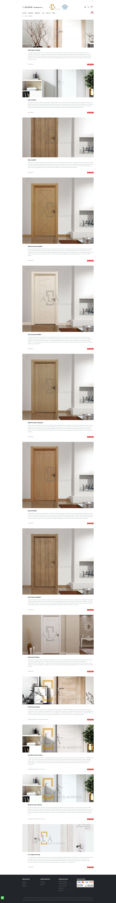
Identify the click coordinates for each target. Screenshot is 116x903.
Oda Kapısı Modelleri (34, 597)
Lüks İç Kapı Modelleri (34, 334)
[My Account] (85, 7)
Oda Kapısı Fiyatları (34, 50)
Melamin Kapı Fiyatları (35, 805)
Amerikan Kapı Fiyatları (35, 755)
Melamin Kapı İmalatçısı (35, 423)
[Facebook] (91, 1)
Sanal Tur (48, 13)
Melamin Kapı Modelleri (35, 246)
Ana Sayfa (24, 13)
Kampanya (31, 64)
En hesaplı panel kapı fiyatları (41, 719)
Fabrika (92, 13)
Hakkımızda (30, 13)
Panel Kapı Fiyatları (34, 707)
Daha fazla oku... (90, 64)
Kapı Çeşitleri (32, 160)
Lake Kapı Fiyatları (34, 657)
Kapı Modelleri (32, 511)
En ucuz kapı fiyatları (40, 769)
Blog (43, 13)
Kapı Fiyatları (32, 100)
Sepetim (23, 884)
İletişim (53, 13)
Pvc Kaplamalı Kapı (34, 854)
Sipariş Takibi (24, 883)
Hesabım (24, 881)
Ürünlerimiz (37, 13)
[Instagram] (93, 1)
